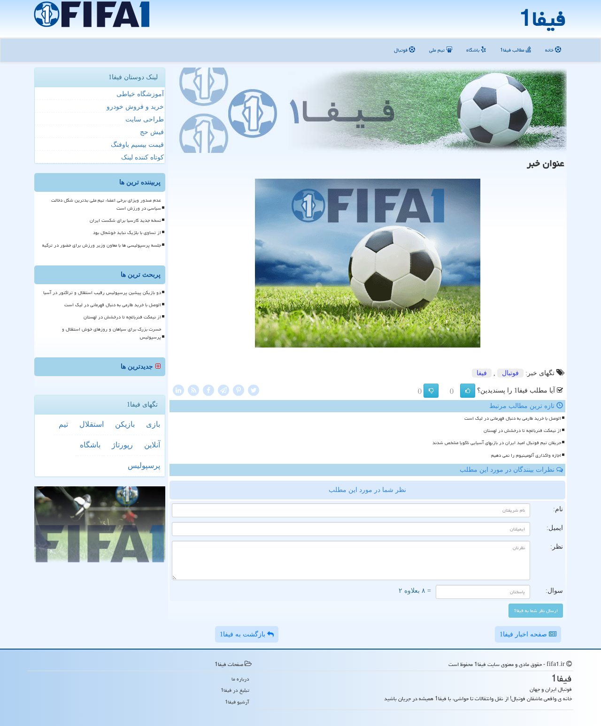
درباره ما (240, 679)
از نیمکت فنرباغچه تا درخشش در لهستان (522, 430)
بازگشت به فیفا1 (243, 634)
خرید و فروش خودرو (135, 106)
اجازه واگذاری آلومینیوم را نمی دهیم (526, 455)
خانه (550, 50)
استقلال (91, 424)
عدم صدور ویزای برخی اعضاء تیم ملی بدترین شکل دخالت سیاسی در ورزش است (106, 204)
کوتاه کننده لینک (142, 157)
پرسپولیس (144, 465)
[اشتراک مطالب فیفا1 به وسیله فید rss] (193, 389)
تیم (63, 424)
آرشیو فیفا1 (237, 702)
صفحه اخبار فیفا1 (524, 634)
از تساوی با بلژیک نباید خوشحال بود (127, 232)
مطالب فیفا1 (513, 50)
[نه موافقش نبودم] (431, 391)
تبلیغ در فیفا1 (235, 690)
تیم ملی (437, 50)
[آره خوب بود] (467, 391)
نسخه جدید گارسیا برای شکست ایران (125, 220)
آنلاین (152, 445)
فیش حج (152, 132)
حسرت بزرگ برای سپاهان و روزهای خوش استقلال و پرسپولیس (111, 333)
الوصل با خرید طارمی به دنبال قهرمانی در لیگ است (512, 418)
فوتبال (401, 50)
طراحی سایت (144, 119)
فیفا (482, 373)
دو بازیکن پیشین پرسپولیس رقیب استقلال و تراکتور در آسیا (102, 292)
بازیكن (125, 424)
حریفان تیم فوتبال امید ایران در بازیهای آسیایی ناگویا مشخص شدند (496, 442)
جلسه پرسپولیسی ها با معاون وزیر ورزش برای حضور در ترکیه (101, 245)
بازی (153, 424)
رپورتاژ (122, 445)
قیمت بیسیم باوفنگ (137, 144)
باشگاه (473, 50)
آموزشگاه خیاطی (140, 94)
